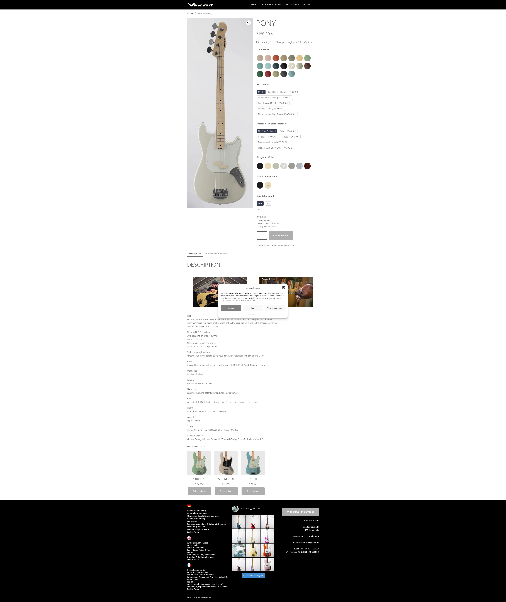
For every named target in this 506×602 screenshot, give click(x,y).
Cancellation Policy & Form (199, 550)
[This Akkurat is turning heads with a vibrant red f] (253, 522)
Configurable (201, 13)
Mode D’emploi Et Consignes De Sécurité (205, 584)
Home (190, 13)
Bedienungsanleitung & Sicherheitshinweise (206, 524)
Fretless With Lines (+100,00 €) (272, 142)
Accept (231, 308)
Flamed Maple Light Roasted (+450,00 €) (277, 114)
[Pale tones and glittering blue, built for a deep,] (238, 536)
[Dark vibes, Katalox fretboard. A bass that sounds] (238, 564)
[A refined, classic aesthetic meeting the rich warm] (253, 536)
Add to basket (281, 235)
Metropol (226, 479)
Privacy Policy (193, 545)
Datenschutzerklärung (197, 513)
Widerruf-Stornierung (196, 510)
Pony (280, 245)
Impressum (192, 521)
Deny (253, 308)
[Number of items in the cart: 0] (316, 4)
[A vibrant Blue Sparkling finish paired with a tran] (238, 522)
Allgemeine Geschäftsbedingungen (203, 516)
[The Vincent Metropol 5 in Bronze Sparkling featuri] (267, 522)
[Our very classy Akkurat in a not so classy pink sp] (267, 536)
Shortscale (289, 245)
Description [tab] (195, 253)
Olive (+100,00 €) (288, 131)
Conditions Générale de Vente (200, 575)
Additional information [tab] (216, 253)
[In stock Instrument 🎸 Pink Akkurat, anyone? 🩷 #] (267, 564)
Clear (259, 209)
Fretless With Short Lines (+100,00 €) (275, 147)
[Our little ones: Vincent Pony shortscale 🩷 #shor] (253, 550)
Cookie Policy (251, 314)
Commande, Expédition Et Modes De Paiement (207, 586)
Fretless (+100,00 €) (290, 136)
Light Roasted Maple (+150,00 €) (283, 92)
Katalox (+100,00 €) (267, 136)
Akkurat (199, 479)
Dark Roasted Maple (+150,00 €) (273, 103)
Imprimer (191, 582)
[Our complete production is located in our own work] (267, 550)
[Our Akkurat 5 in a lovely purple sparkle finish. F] (253, 564)
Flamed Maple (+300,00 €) (270, 108)
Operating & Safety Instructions (201, 555)
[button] (283, 288)
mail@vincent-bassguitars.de (306, 542)
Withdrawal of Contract (197, 543)
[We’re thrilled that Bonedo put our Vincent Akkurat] (238, 550)
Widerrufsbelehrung (196, 518)
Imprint (190, 552)
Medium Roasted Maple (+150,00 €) (274, 97)
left (268, 203)
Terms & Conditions (195, 547)
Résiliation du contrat (196, 570)
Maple (261, 92)
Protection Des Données (197, 572)
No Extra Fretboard (267, 131)
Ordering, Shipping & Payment (200, 557)
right (260, 203)
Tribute (253, 479)
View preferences (274, 308)
